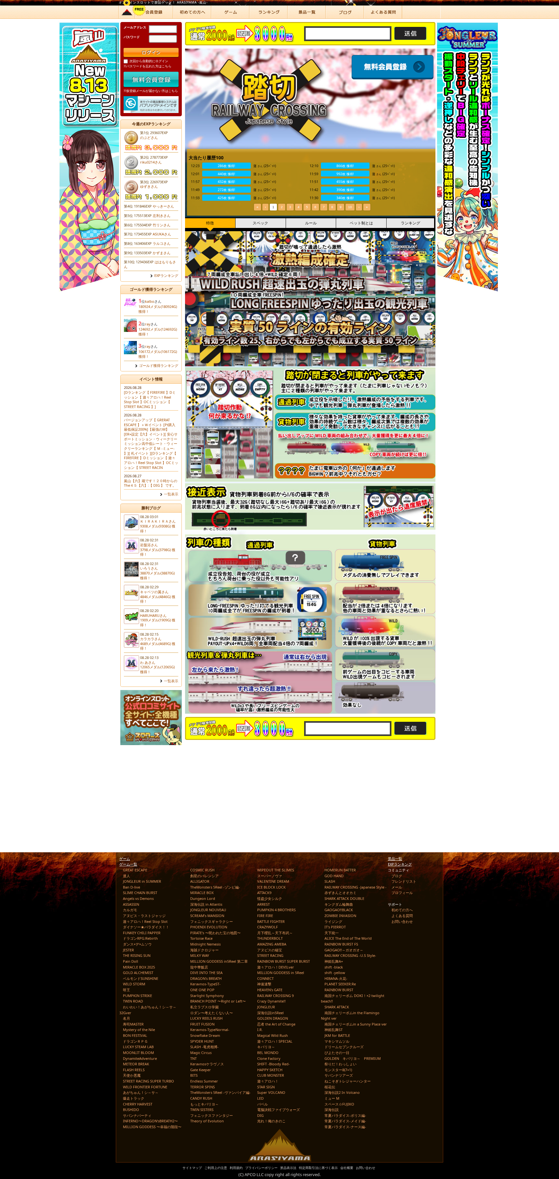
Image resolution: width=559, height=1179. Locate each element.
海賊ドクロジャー (204, 949)
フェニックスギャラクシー (211, 921)
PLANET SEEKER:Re (340, 983)
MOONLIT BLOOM (138, 1052)
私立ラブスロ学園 (204, 1006)
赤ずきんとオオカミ (340, 892)
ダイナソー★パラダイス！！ (146, 926)
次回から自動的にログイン (148, 61)
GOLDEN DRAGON (272, 1018)
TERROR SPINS (202, 1086)
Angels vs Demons (138, 898)
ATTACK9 (264, 892)
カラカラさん (150, 638)
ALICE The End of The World (348, 938)
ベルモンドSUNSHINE (140, 978)
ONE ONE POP (202, 989)
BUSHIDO (131, 1109)
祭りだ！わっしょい (340, 1063)
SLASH (329, 881)
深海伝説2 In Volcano (342, 1092)
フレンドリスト (403, 881)
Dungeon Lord (202, 898)
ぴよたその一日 (336, 1052)
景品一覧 (395, 858)
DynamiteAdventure (140, 1058)
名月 (126, 1018)
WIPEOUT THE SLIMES (275, 869)
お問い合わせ (402, 921)
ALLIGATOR (199, 881)
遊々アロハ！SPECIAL (274, 1041)
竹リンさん (161, 224)
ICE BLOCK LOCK (271, 887)
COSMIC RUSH (202, 869)
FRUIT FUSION (202, 1024)
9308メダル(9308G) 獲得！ (157, 528)
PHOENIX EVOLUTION (208, 926)
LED (260, 1098)
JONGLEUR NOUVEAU (208, 909)
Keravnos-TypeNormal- (209, 1029)
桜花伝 (329, 1086)
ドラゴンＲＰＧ (135, 1041)
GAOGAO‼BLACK (338, 909)
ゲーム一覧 (128, 864)
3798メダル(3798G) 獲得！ (157, 552)
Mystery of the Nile (139, 1029)
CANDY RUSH (201, 1098)
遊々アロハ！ (268, 1081)
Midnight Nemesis (205, 944)
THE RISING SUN (136, 955)
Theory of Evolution (207, 1120)
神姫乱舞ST (333, 1029)
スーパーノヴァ (269, 875)
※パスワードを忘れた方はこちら (147, 66)
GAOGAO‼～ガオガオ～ (343, 949)
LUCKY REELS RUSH (206, 1018)
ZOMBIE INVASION (340, 915)
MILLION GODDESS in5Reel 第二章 (219, 961)
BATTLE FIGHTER (271, 921)
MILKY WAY (199, 955)
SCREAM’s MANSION (207, 915)
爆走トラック (133, 1098)
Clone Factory (268, 1058)
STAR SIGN (266, 1086)
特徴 (210, 222)
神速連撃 (264, 983)
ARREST (263, 904)
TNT (193, 1058)
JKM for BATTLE (337, 1035)
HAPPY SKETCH (269, 1069)
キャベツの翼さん (154, 591)
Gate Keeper (200, 1069)
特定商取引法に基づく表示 (318, 1167)
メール (396, 887)
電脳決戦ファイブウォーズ (278, 1109)
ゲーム (124, 858)
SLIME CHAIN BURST (140, 892)
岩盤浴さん (149, 544)
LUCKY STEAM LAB (138, 1046)
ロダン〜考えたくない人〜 (211, 1012)
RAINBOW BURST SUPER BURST (283, 961)
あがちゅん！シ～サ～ (141, 1092)
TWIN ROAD (133, 1001)
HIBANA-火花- (335, 978)
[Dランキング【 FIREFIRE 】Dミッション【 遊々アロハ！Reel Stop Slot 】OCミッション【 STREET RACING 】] (150, 399)
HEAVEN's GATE (269, 989)
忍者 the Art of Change (276, 1024)
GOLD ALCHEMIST (138, 972)
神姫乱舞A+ (333, 961)
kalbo (149, 301)
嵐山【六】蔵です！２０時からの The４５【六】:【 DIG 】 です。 (150, 483)
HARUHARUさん (153, 615)
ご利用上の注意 (215, 1167)
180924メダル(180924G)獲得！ (157, 309)
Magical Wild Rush (272, 1035)
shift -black (333, 967)
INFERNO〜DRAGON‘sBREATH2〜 (150, 1120)
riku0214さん (151, 162)
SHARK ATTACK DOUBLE (344, 898)
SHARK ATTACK (336, 1006)
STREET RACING (270, 955)
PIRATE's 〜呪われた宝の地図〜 (215, 932)
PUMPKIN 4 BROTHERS (276, 909)
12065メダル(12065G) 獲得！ (157, 669)
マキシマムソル (336, 1041)
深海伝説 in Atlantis (206, 904)
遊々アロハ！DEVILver (275, 967)
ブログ (396, 875)
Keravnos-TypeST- (205, 983)
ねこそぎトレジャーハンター (347, 1081)
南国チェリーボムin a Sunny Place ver (355, 1024)
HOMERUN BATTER (340, 869)
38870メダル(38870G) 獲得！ (157, 575)
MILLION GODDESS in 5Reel (280, 972)
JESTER (128, 949)
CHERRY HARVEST (137, 1104)
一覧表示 (171, 494)
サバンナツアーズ (338, 1075)
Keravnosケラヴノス (207, 1063)
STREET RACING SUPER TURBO (148, 1081)
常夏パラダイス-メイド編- (345, 1120)
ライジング (333, 921)
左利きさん (161, 215)
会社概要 (346, 1167)
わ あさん (147, 662)
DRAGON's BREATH (206, 978)
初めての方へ (402, 909)
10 (350, 207)
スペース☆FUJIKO (339, 1104)
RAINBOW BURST (338, 989)
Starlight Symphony (207, 995)
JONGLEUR (266, 1006)
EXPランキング (166, 275)
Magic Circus (201, 1052)
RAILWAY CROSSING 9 (275, 995)
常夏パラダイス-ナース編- (345, 1126)
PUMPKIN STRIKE (137, 995)
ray (147, 324)
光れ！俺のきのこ (271, 1120)
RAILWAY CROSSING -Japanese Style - (355, 887)
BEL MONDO (268, 1052)
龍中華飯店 (199, 967)
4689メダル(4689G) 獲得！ (157, 646)
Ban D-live (131, 887)
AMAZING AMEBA (271, 944)
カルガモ (130, 909)
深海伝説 (331, 1109)
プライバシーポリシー (261, 1167)
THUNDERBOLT (270, 938)
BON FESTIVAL (135, 1035)
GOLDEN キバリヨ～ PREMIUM (352, 1058)
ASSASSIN (131, 904)
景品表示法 (288, 1167)
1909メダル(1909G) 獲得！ (157, 622)
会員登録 (394, 67)
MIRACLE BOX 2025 (139, 967)
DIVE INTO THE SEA (206, 972)
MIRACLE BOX (202, 892)
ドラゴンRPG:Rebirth (140, 938)
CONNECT (265, 978)
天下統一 (331, 932)
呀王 (126, 989)
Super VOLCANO (271, 1092)
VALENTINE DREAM (273, 881)
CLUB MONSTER (270, 1075)
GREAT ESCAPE (135, 869)
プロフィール (402, 892)
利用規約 (236, 1167)
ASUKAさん (162, 234)
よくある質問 (402, 915)
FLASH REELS (134, 1069)
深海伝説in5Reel (270, 1012)
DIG (260, 1115)
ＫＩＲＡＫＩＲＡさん (158, 521)
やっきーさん (163, 206)
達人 (126, 875)
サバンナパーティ (137, 1115)
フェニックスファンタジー (211, 1115)
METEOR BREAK (136, 1063)
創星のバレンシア (204, 875)
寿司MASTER (133, 1024)
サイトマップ (192, 1167)
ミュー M (331, 1098)
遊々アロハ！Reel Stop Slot (145, 921)
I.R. (260, 1029)
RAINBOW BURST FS (341, 944)
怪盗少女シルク (269, 898)
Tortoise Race (201, 938)
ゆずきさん (149, 186)
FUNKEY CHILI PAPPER (141, 932)
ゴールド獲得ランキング (158, 365)
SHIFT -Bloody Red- (273, 1063)
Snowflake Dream (205, 1035)
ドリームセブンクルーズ (344, 1046)
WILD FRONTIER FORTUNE (145, 1086)
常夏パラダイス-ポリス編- (345, 1115)
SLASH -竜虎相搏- (204, 1046)
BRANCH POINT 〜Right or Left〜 (218, 1001)
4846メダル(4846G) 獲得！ (157, 599)
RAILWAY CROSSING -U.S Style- (350, 955)
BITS (194, 1075)
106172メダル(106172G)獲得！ (157, 354)
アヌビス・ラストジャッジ (144, 915)
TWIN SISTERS (202, 1109)
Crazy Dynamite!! (271, 1001)
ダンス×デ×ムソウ (137, 944)
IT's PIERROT (335, 926)
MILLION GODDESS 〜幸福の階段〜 (152, 1126)
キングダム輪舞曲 (338, 904)
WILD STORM (134, 983)
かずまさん (161, 252)
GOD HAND (334, 875)
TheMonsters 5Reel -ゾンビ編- (215, 887)
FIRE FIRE (265, 915)
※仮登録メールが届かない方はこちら (151, 90)
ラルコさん (161, 243)
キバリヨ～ (266, 1046)
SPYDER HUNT (202, 1041)
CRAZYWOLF (267, 926)
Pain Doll (130, 961)
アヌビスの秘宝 (269, 949)
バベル (262, 1104)
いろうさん (149, 568)
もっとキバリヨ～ (204, 1104)
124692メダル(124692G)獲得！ (157, 331)
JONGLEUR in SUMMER (142, 881)
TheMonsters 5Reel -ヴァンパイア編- (220, 1092)
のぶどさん (149, 137)
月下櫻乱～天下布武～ (275, 932)
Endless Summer (204, 1081)
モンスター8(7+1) (338, 1069)
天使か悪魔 (132, 1075)
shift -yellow (334, 972)
